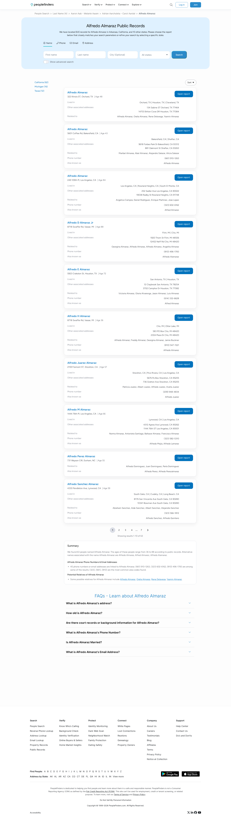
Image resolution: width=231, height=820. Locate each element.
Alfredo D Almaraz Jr (80, 222)
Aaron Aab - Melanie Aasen (85, 13)
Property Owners (126, 745)
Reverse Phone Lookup (41, 731)
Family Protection (97, 740)
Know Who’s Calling (69, 726)
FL (87, 776)
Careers (151, 731)
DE (82, 776)
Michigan (41, 86)
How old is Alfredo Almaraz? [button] (84, 613)
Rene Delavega (158, 579)
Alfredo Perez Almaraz (81, 456)
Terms (150, 749)
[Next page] (148, 530)
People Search (42, 13)
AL (55, 776)
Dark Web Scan (96, 731)
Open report (184, 94)
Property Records (39, 745)
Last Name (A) (60, 13)
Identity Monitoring (98, 726)
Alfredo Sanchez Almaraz (83, 484)
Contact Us (182, 731)
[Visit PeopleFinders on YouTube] (199, 812)
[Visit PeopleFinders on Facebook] (196, 812)
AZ (64, 776)
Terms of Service (121, 794)
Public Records (37, 749)
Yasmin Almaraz (174, 579)
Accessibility (35, 813)
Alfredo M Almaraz (79, 409)
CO (73, 776)
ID (103, 776)
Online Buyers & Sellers (70, 740)
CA (68, 776)
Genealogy (123, 740)
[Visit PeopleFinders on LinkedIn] (192, 812)
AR (60, 776)
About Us (151, 726)
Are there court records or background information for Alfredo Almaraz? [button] (112, 622)
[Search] (171, 5)
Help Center (182, 726)
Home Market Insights (70, 745)
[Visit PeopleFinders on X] (189, 812)
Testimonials (153, 735)
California (41, 82)
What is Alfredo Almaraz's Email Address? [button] (93, 652)
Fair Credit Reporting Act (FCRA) (100, 791)
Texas (39, 91)
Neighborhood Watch (99, 735)
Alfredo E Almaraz (78, 269)
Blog (149, 740)
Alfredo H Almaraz (78, 316)
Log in (182, 4)
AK (51, 776)
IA (99, 776)
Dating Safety (95, 745)
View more (118, 776)
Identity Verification (69, 735)
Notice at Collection (157, 759)
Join (196, 4)
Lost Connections (126, 731)
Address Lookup (38, 735)
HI (96, 776)
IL (106, 776)
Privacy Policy (154, 754)
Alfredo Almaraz (77, 92)
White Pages (124, 726)
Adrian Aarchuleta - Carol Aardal (118, 13)
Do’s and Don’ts (184, 735)
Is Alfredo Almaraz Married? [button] (84, 642)
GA (91, 776)
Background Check (68, 731)
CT (78, 776)
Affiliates (151, 745)
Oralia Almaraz (143, 579)
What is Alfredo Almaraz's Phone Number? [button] (93, 632)
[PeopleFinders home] (42, 5)
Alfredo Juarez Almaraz (82, 362)
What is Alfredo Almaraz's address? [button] (89, 603)
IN (110, 776)
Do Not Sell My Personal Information (115, 800)
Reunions (122, 735)
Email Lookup (37, 740)
